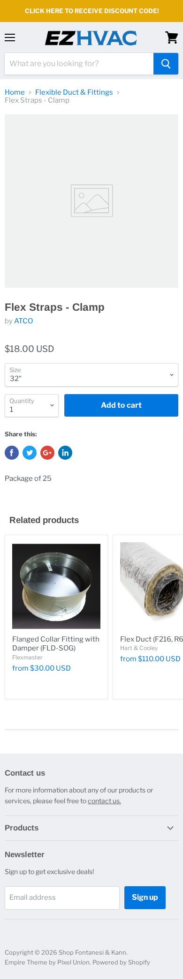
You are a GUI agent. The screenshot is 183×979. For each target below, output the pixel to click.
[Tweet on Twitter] (30, 453)
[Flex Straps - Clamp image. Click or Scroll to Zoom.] (91, 201)
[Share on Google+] (47, 453)
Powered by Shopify (121, 962)
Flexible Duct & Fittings (74, 93)
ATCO (23, 321)
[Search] (165, 64)
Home (15, 93)
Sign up (145, 897)
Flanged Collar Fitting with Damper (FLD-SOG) (55, 644)
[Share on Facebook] (12, 453)
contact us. (104, 801)
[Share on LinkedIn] (65, 453)
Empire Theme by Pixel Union (47, 962)
